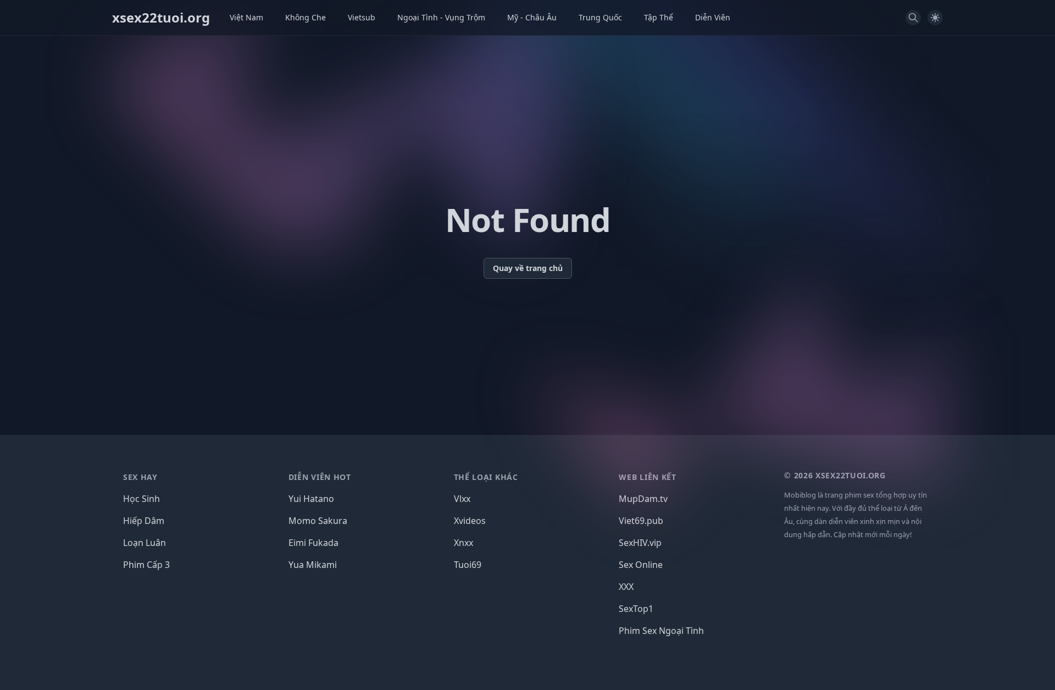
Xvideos (470, 521)
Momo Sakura (317, 521)
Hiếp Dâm (143, 521)
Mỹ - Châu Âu (532, 17)
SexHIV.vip (640, 543)
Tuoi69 (467, 565)
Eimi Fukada (313, 543)
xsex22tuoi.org (161, 17)
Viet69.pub (641, 521)
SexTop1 (636, 609)
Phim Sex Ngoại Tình (661, 631)
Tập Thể (658, 17)
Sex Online (641, 565)
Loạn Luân (144, 543)
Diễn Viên (712, 17)
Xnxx (463, 543)
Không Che (305, 17)
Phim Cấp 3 (146, 565)
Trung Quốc (600, 17)
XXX (626, 587)
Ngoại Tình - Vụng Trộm (441, 17)
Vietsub (361, 17)
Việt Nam (246, 17)
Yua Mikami (312, 565)
